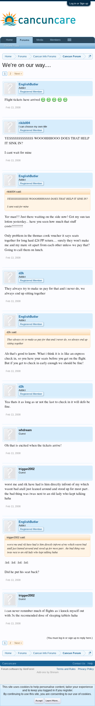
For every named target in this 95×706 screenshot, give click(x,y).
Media (39, 39)
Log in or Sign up (78, 3)
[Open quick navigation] (89, 56)
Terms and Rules (66, 669)
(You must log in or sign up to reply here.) (70, 638)
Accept (39, 701)
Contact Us (79, 663)
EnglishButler (28, 84)
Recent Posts (11, 45)
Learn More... (52, 701)
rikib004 (24, 123)
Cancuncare (9, 663)
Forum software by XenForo (17, 669)
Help (90, 663)
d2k (21, 273)
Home (9, 39)
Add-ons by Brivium (48, 672)
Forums (24, 40)
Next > (18, 73)
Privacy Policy (86, 669)
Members (55, 39)
